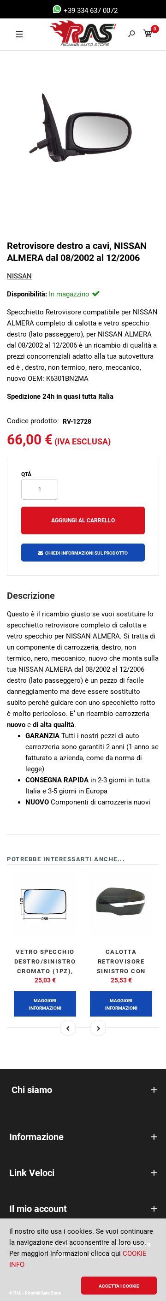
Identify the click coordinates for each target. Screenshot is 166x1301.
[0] (148, 35)
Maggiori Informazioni (45, 1004)
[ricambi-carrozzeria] (69, 34)
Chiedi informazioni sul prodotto (86, 553)
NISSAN (19, 276)
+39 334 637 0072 (90, 10)
